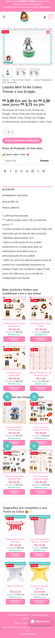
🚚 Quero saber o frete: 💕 (15, 154)
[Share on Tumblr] (38, 171)
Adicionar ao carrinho (22, 140)
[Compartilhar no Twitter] (16, 171)
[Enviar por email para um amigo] (21, 171)
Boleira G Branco (15, 586)
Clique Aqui (44, 7)
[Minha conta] (44, 17)
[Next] (48, 47)
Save (6, 32)
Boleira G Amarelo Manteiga (39, 587)
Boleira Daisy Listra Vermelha (15, 540)
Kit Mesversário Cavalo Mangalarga (14, 324)
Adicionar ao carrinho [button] (14, 339)
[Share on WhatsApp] (5, 171)
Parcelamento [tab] (10, 208)
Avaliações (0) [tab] (10, 202)
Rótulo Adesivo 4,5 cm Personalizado (41, 374)
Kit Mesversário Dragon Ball (14, 374)
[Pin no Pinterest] (27, 171)
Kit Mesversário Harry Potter (41, 324)
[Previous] (7, 47)
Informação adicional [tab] (15, 195)
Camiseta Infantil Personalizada (14, 428)
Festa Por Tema (21, 80)
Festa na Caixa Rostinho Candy (40, 477)
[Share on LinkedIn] (32, 171)
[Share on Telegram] (43, 171)
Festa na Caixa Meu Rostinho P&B (14, 477)
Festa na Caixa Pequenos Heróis (41, 428)
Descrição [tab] (8, 189)
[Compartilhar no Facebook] (10, 171)
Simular (44, 160)
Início (5, 80)
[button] (4, 17)
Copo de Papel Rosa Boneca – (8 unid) (39, 540)
